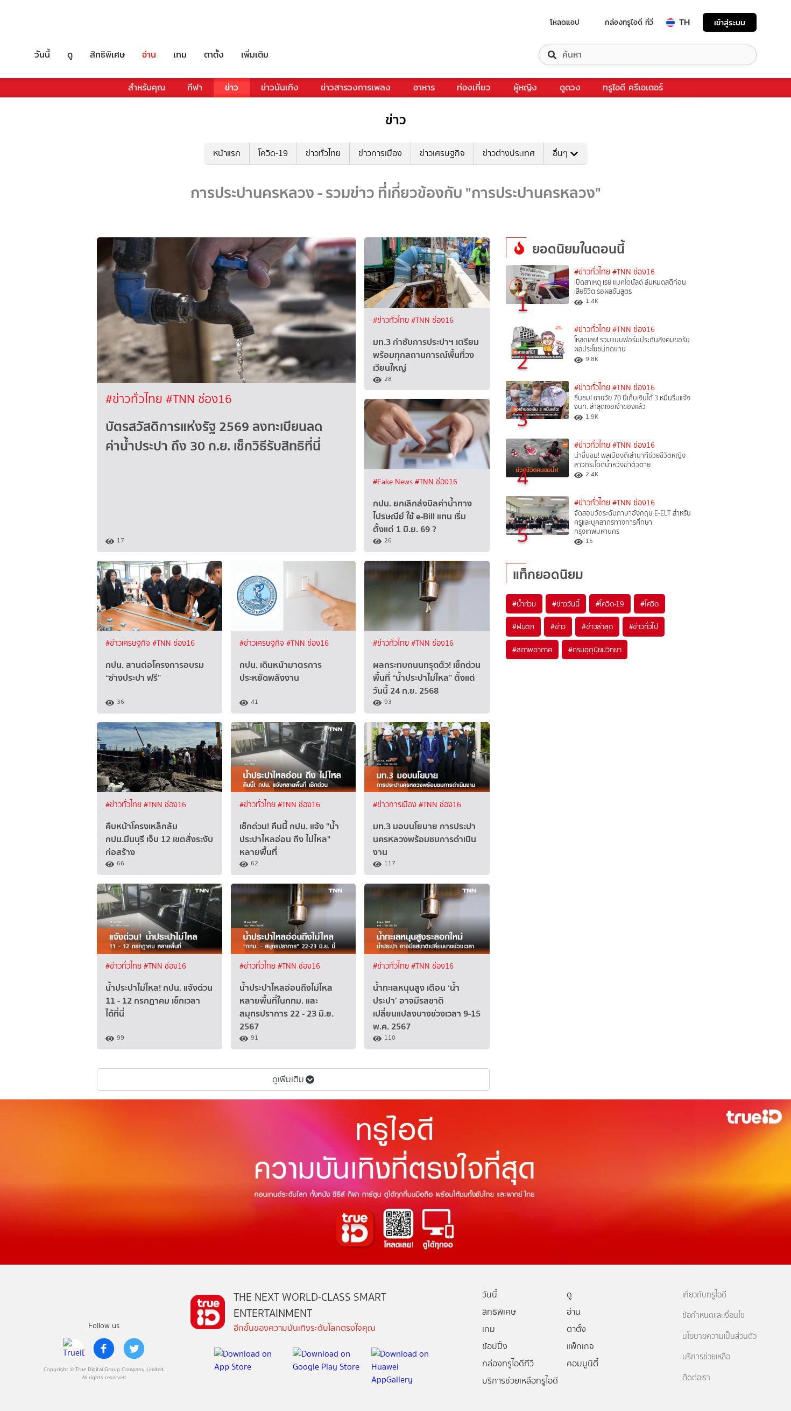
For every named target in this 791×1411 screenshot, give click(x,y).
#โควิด (649, 603)
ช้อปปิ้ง (494, 1346)
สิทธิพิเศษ (107, 54)
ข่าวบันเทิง (280, 87)
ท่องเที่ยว (474, 87)
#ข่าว (558, 626)
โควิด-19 (273, 153)
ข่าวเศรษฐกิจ (442, 153)
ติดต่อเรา (696, 1378)
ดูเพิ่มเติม (288, 1079)
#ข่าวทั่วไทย (135, 399)
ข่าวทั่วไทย (323, 153)
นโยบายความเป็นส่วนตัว (719, 1336)
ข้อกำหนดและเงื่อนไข (713, 1315)
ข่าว (231, 87)
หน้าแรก (227, 153)
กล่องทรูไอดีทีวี (508, 1363)
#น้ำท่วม (524, 603)
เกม (180, 54)
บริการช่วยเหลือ (706, 1357)
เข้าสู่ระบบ (729, 22)
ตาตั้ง (214, 54)
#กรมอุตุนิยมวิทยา (594, 649)
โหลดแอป (565, 22)
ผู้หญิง (525, 87)
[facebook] (104, 1348)
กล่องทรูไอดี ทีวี (629, 22)
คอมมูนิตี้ (582, 1363)
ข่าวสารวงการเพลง (356, 87)
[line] (73, 1348)
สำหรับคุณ (146, 87)
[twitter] (134, 1348)
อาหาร (424, 87)
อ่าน (149, 54)
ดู (70, 54)
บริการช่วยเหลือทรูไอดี (520, 1380)
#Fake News (394, 482)
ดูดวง (570, 87)
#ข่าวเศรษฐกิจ (128, 643)
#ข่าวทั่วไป (643, 626)
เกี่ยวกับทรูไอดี (704, 1295)
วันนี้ (42, 54)
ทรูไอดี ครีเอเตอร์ (633, 87)
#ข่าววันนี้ (566, 603)
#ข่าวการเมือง (396, 804)
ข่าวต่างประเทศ (509, 153)
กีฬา (194, 87)
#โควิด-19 (610, 603)
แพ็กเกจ (580, 1346)
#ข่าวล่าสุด (597, 626)
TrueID (66, 22)
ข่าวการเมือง (380, 153)
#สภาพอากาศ (532, 649)
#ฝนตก (523, 626)
